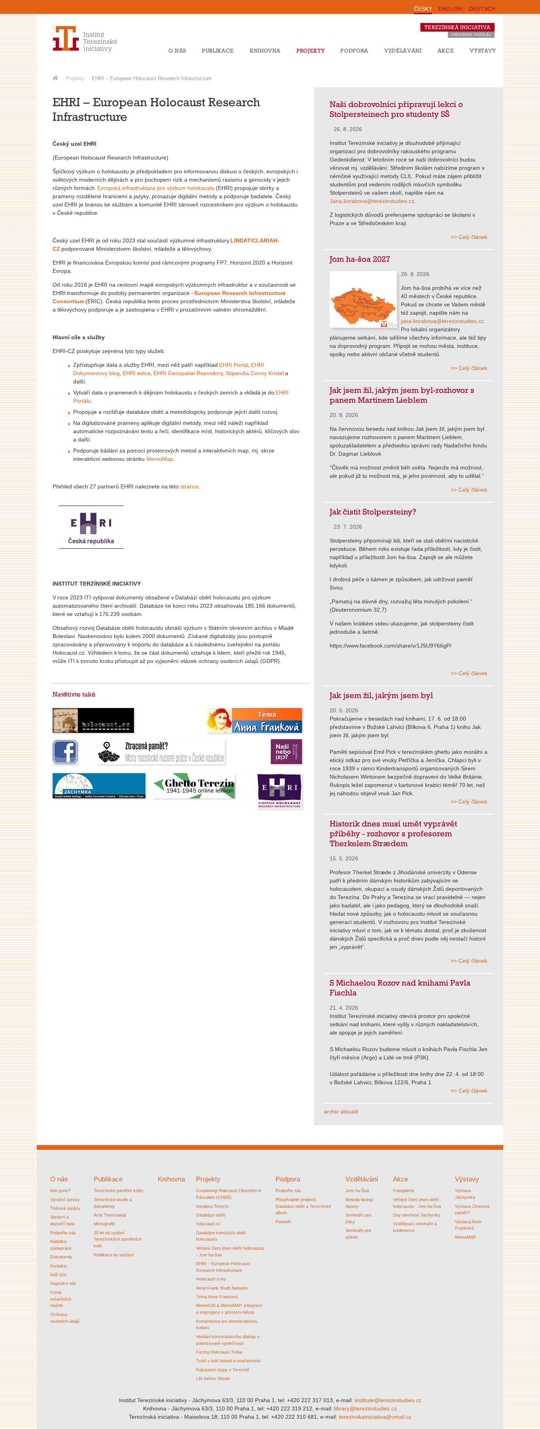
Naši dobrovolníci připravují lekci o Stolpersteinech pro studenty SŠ (396, 109)
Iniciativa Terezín (212, 1206)
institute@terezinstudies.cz (388, 1400)
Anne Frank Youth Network (222, 1288)
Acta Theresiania (110, 1215)
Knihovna (265, 50)
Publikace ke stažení (114, 1254)
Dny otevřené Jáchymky (416, 1215)
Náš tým (58, 1274)
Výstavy (483, 50)
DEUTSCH (482, 9)
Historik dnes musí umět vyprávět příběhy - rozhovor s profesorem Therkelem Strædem (393, 833)
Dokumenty (61, 1256)
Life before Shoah (213, 1378)
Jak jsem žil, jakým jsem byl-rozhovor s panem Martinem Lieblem (402, 395)
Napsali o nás (63, 1283)
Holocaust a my (211, 1279)
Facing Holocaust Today (219, 1352)
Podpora (354, 50)
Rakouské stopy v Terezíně (222, 1369)
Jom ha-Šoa (357, 1190)
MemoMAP (465, 1237)
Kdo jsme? (60, 1190)
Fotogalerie (403, 1190)
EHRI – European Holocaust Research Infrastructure (151, 78)
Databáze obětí (210, 1215)
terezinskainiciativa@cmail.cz (375, 1417)
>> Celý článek (469, 237)
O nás (177, 50)
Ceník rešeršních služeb (60, 1299)
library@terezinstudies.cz (365, 1408)
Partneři (283, 1221)
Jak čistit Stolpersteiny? (373, 511)
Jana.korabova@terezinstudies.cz (372, 201)
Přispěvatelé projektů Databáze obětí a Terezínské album (303, 1206)
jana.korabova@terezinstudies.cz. (443, 321)
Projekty (310, 50)
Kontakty (58, 1266)
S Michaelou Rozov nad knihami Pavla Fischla (400, 987)
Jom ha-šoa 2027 (360, 259)
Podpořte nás (63, 1232)
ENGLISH (450, 9)
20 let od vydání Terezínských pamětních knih (118, 1239)
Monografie (104, 1223)
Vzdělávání (403, 50)
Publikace (218, 50)
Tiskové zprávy (65, 1208)
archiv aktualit (341, 1111)
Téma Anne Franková (217, 1296)
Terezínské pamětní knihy (118, 1190)
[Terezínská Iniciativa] (461, 39)
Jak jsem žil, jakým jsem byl (381, 695)
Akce (446, 50)
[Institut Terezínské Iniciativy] (77, 51)
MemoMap (159, 459)
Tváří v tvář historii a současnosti (228, 1360)
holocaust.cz (208, 1223)
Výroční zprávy (65, 1199)
